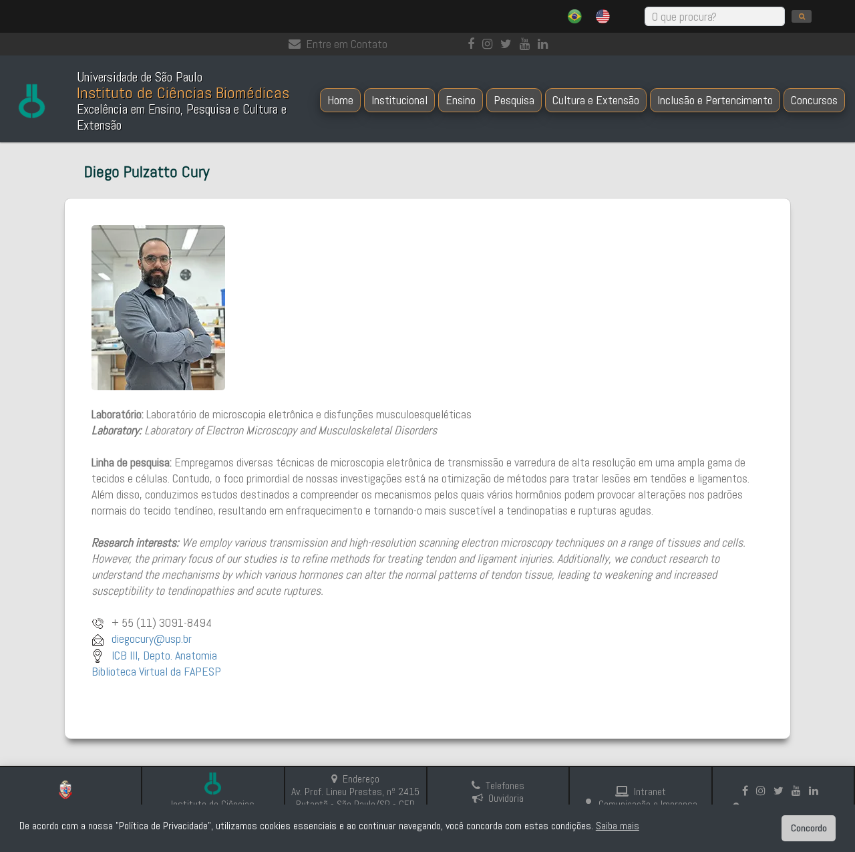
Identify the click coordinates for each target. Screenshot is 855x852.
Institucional (399, 100)
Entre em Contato (346, 43)
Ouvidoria (506, 798)
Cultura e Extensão (595, 100)
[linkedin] (545, 43)
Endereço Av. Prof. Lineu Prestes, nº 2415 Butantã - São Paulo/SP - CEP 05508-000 (355, 798)
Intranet (650, 792)
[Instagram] (490, 43)
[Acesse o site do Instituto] (213, 784)
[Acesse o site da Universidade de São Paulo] (70, 791)
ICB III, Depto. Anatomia (164, 655)
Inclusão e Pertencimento (715, 100)
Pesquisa (514, 100)
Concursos (814, 100)
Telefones (505, 785)
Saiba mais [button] (617, 826)
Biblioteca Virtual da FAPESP (156, 671)
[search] (802, 16)
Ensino (461, 100)
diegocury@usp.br (150, 638)
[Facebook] (474, 43)
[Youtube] (527, 43)
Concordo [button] (809, 828)
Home (340, 100)
